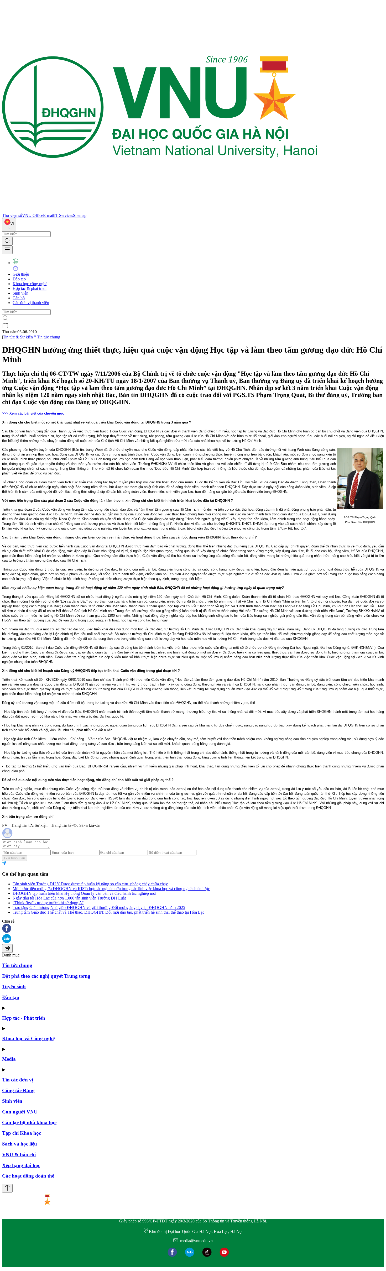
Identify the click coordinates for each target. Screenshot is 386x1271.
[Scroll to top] (7, 1188)
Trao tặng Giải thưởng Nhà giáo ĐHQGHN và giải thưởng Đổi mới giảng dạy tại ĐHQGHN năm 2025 (99, 907)
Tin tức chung (48, 337)
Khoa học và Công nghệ (28, 1038)
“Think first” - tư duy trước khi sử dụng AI (48, 903)
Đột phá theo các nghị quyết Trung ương (46, 976)
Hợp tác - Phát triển (23, 1018)
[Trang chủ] (159, 210)
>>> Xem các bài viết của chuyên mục (33, 413)
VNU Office (32, 215)
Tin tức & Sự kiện (18, 337)
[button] (193, 929)
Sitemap (79, 215)
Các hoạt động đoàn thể (28, 1176)
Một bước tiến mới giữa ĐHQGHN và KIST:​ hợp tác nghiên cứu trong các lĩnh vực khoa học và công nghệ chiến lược (111, 888)
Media (9, 1059)
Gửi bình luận (14, 858)
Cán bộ (19, 298)
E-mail (48, 215)
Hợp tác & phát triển (29, 288)
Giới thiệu (21, 274)
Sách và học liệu (19, 1144)
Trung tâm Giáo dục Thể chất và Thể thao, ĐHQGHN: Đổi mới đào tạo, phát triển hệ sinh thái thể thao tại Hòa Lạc (108, 912)
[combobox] (9, 224)
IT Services (63, 215)
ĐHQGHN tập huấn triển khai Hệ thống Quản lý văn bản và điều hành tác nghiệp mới (84, 893)
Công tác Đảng (18, 1090)
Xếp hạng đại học (21, 1165)
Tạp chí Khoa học (21, 1133)
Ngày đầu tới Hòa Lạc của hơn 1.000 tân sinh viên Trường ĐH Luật (69, 898)
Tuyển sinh (14, 986)
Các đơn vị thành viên (31, 302)
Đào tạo (19, 279)
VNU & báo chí (19, 1154)
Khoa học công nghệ (30, 283)
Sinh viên (20, 293)
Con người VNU (20, 1112)
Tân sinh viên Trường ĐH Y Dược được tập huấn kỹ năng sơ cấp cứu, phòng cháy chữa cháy (90, 884)
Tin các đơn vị (17, 1079)
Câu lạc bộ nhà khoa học (29, 1122)
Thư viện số (12, 215)
